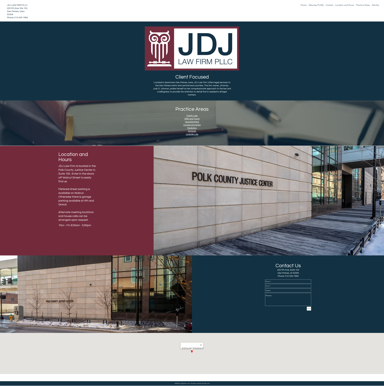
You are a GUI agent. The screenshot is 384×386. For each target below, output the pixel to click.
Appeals (192, 131)
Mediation (192, 128)
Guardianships (192, 122)
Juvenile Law (192, 134)
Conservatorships (192, 125)
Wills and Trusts (192, 119)
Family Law (192, 115)
